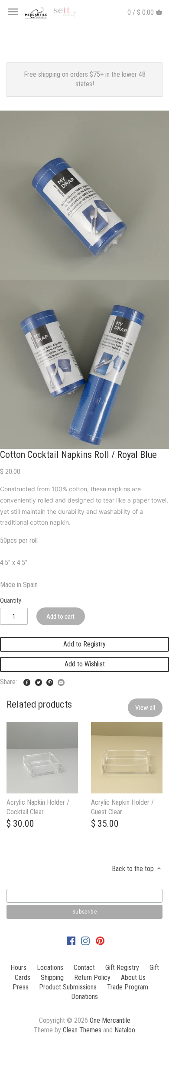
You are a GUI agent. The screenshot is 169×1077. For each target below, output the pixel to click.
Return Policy (92, 977)
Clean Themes (82, 1030)
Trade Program (127, 987)
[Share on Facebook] (26, 681)
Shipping (52, 977)
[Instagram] (85, 940)
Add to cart (60, 616)
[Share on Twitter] (38, 681)
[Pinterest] (100, 940)
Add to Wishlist (85, 664)
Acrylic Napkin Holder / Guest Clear (122, 807)
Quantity (10, 600)
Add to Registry (84, 644)
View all (145, 707)
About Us (133, 977)
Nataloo (124, 1030)
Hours (18, 967)
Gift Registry (122, 967)
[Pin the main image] (49, 681)
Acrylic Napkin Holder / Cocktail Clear (37, 807)
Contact (84, 967)
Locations (50, 967)
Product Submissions (68, 987)
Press (21, 987)
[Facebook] (71, 940)
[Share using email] (61, 681)
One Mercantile (110, 1020)
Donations (84, 996)
